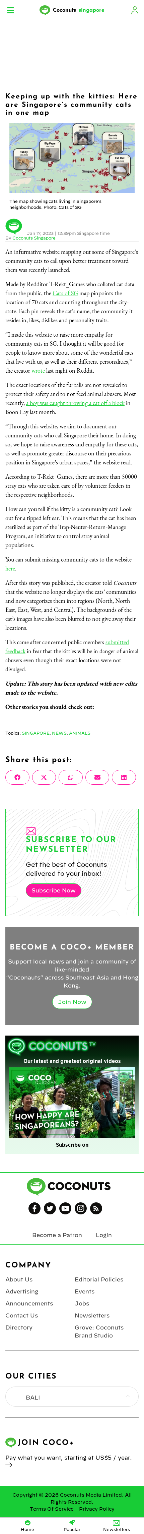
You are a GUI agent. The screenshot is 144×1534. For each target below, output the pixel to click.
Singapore (36, 733)
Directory (18, 1327)
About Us (18, 1279)
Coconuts (78, 10)
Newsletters (92, 1315)
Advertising (21, 1291)
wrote (38, 370)
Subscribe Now (53, 890)
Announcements (29, 1303)
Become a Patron (57, 1235)
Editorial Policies (99, 1279)
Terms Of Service (52, 1509)
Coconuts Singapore (34, 238)
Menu (10, 10)
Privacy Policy (97, 1509)
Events (84, 1291)
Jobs (82, 1303)
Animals (79, 733)
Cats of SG (65, 293)
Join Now (72, 1002)
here (10, 568)
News (59, 733)
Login (135, 10)
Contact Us (21, 1315)
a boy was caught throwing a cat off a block (75, 403)
